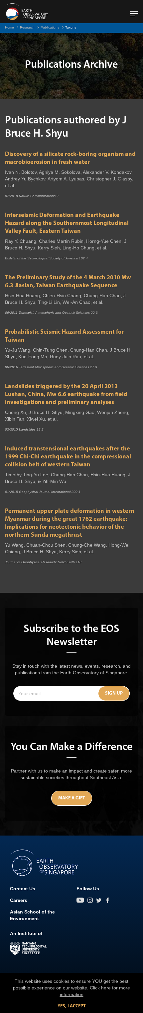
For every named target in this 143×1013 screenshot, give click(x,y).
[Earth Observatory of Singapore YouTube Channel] (80, 900)
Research (27, 27)
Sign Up (114, 693)
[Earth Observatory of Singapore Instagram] (90, 900)
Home (9, 27)
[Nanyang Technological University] (28, 948)
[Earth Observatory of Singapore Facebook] (107, 900)
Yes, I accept (72, 1006)
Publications (50, 27)
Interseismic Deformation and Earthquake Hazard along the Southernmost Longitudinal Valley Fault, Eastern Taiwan (67, 224)
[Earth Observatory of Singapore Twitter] (98, 900)
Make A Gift (71, 798)
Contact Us (22, 888)
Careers (18, 900)
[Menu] (134, 11)
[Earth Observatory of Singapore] (26, 11)
